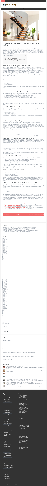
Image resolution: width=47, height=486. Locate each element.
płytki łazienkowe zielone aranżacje (7, 456)
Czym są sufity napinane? (23, 443)
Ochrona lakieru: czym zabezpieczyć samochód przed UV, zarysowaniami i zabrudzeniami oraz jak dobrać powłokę (19, 227)
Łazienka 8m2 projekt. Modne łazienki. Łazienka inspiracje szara (12, 353)
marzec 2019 (5, 301)
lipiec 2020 (4, 292)
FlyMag (15, 484)
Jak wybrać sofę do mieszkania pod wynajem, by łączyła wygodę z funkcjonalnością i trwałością (20, 382)
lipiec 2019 (4, 299)
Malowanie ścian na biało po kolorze (11, 385)
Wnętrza (4, 209)
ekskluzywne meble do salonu (8, 406)
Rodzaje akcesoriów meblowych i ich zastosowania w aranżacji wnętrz (15, 207)
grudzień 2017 (5, 311)
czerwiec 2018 (5, 305)
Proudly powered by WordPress (6, 484)
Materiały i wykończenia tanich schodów (9, 61)
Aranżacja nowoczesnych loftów (8, 395)
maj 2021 (4, 282)
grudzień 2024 (5, 251)
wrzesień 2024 (5, 253)
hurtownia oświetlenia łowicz (8, 410)
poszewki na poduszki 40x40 (8, 430)
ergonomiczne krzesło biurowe (8, 408)
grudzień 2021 (5, 277)
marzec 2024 (5, 256)
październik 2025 (5, 246)
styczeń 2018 (5, 310)
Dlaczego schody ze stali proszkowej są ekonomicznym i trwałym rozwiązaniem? (14, 60)
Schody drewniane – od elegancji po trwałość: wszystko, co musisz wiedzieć (24, 426)
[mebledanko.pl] (10, 4)
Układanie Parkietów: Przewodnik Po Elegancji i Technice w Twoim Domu (24, 415)
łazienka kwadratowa (7, 476)
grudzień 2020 (5, 287)
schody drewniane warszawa (39, 209)
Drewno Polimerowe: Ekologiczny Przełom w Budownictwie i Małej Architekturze (14, 355)
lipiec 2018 (4, 304)
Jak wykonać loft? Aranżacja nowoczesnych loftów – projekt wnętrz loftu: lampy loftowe (23, 423)
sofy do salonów (6, 463)
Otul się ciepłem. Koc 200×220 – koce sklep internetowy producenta (23, 431)
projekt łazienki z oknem (7, 453)
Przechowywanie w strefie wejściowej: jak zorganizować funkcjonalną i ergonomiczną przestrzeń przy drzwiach (19, 228)
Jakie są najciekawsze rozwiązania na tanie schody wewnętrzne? (12, 57)
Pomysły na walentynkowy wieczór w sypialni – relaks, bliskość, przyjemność (23, 411)
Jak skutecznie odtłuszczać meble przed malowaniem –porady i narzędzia (17, 369)
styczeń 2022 (5, 276)
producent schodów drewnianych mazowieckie (23, 209)
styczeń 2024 (5, 258)
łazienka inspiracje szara (7, 474)
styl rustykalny (11, 463)
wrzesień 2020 (5, 290)
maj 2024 (4, 254)
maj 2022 (4, 274)
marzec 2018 (5, 308)
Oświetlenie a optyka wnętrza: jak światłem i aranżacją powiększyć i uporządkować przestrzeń (16, 231)
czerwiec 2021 (5, 281)
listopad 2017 (5, 312)
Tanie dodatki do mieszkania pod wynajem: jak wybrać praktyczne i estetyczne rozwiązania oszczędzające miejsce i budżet (24, 0)
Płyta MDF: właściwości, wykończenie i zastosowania (12, 205)
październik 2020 (5, 289)
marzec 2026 (5, 242)
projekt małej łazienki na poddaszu (7, 437)
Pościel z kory (6, 432)
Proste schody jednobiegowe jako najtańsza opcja (11, 58)
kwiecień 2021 (5, 283)
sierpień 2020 (5, 291)
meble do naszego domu (7, 425)
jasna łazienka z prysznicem (8, 414)
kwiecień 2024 (5, 255)
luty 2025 (4, 249)
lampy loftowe (6, 421)
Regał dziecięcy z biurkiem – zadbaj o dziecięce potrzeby (14, 366)
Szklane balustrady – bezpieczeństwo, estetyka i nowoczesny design (14, 203)
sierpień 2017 (5, 315)
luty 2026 (4, 243)
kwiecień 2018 (5, 307)
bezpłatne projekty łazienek (8, 403)
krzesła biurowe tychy (7, 419)
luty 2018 (4, 309)
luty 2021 (4, 285)
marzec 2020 (5, 296)
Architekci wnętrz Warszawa (8, 401)
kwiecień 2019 (5, 300)
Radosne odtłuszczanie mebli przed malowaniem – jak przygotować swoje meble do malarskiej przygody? (18, 356)
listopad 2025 (5, 245)
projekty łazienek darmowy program (7, 442)
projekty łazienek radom (7, 444)
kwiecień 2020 (5, 295)
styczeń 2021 (5, 286)
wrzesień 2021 (5, 279)
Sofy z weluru (21, 418)
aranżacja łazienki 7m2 (7, 399)
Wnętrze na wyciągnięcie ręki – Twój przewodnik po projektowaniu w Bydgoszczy (23, 396)
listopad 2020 (5, 288)
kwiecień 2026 (5, 241)
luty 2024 (4, 257)
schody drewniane (32, 209)
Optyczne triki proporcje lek (7, 340)
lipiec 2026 (4, 238)
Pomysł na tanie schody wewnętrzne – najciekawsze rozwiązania (12, 56)
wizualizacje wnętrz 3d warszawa (8, 467)
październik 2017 (5, 313)
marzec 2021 (5, 284)
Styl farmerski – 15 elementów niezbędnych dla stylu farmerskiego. (23, 434)
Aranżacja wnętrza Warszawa (8, 397)
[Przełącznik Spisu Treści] (25, 55)
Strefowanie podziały (6, 341)
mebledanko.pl (12, 46)
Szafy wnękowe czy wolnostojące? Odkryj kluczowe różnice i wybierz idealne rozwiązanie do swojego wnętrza (19, 352)
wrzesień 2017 (5, 314)
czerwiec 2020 (5, 293)
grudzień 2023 (5, 259)
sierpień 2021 (5, 280)
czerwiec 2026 (5, 239)
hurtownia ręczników (7, 412)
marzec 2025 (5, 248)
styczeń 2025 (5, 250)
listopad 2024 (5, 252)
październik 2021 (5, 278)
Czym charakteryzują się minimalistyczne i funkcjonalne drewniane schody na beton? (15, 59)
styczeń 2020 (5, 298)
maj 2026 (4, 240)
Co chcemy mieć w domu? (23, 417)
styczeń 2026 (5, 244)
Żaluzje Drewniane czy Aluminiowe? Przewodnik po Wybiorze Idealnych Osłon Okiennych (19, 376)
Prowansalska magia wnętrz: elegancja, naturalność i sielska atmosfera (23, 408)
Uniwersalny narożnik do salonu (7, 359)
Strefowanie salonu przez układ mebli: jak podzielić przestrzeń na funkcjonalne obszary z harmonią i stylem (21, 379)
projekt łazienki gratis (7, 451)
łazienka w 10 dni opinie (7, 478)
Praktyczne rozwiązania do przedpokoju (8, 435)
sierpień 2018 (5, 303)
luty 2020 (4, 297)
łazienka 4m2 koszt (6, 469)
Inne (3, 339)
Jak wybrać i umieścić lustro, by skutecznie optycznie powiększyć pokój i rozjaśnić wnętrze (16, 229)
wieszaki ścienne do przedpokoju (8, 465)
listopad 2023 (5, 260)
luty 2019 (4, 302)
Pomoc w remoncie (22, 428)
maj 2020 (4, 294)
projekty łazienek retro (7, 446)
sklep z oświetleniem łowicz (8, 458)
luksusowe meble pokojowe (8, 423)
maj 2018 (4, 306)
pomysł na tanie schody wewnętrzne (12, 209)
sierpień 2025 (5, 247)
